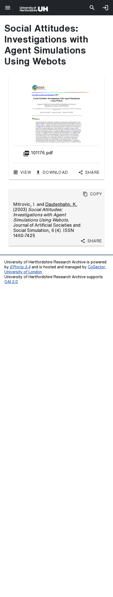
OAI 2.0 (11, 282)
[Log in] (105, 7)
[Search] (92, 7)
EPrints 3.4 (20, 267)
